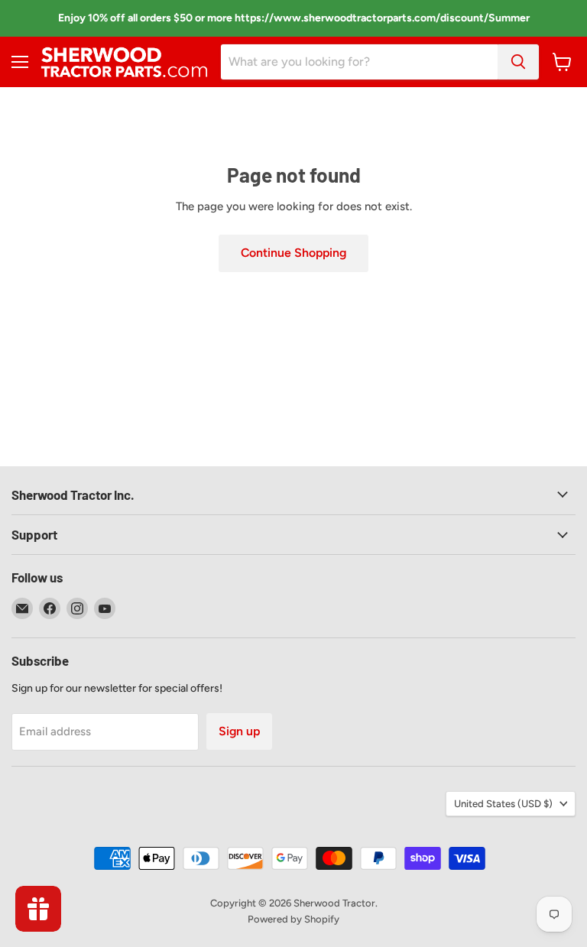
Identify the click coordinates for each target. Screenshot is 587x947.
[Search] (518, 61)
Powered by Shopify (293, 919)
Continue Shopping (293, 252)
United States (503, 803)
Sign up (239, 731)
